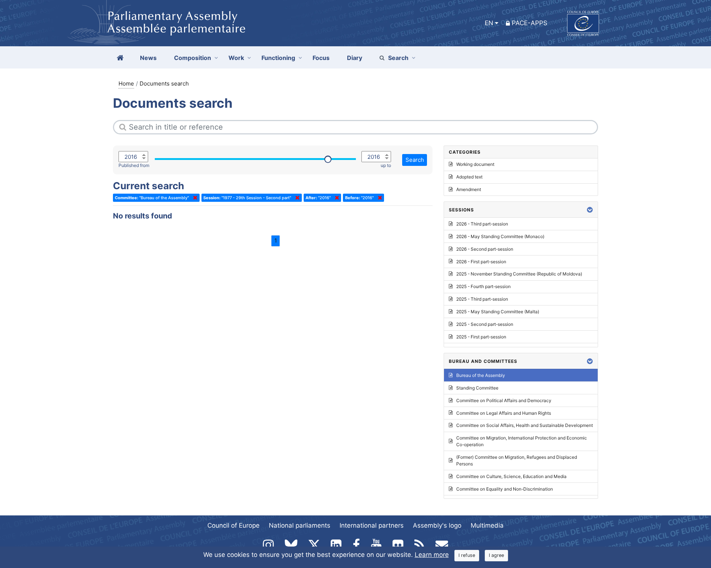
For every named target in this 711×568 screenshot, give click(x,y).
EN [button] (489, 23)
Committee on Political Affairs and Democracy (503, 400)
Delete (193, 197)
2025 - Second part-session (484, 324)
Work (236, 57)
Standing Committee (477, 388)
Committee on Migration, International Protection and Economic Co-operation (521, 441)
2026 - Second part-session (484, 249)
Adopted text (469, 177)
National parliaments (299, 525)
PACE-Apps (529, 23)
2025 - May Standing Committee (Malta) (497, 311)
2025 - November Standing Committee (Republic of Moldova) (519, 274)
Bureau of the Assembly (480, 375)
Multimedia (487, 525)
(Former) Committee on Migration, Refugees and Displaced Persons (516, 460)
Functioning (278, 57)
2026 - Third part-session (482, 224)
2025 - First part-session (481, 337)
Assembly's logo (437, 525)
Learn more (432, 554)
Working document (475, 164)
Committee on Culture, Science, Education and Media (511, 476)
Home (126, 83)
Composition (192, 57)
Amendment (468, 189)
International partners (372, 525)
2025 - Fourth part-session (483, 286)
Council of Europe (233, 525)
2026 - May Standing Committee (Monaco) (500, 236)
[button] (590, 210)
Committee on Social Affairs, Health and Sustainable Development (524, 425)
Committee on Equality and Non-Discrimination (504, 489)
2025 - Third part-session (482, 299)
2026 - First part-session (481, 261)
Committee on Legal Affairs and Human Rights (503, 413)
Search (398, 57)
